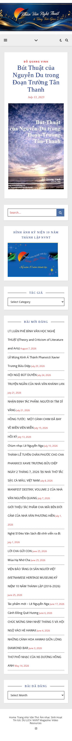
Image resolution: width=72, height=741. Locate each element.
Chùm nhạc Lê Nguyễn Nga (25, 445)
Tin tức (17, 720)
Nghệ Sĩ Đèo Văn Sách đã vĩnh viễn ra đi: (34, 533)
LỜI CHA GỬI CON (20, 551)
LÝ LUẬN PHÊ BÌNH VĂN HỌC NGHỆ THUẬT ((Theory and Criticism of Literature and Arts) (35, 339)
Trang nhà (23, 717)
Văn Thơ (34, 717)
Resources (35, 723)
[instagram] (36, 728)
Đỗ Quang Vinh (36, 61)
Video (55, 720)
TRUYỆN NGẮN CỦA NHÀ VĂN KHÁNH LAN (36, 384)
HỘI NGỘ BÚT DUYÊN (22, 375)
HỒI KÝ (12, 436)
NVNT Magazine (41, 720)
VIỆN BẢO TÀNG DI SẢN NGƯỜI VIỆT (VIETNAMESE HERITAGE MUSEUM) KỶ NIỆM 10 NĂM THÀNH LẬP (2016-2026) (34, 577)
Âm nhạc (45, 717)
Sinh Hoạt (56, 717)
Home (12, 717)
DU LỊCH (26, 720)
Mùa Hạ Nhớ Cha (19, 560)
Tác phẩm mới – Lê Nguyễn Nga (28, 604)
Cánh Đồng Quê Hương (23, 613)
